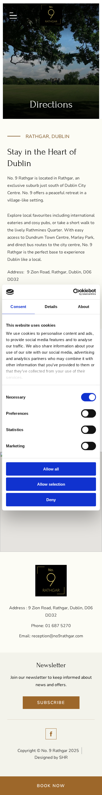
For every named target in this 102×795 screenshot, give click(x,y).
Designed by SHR (51, 757)
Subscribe (51, 703)
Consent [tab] (18, 306)
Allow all (51, 469)
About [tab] (83, 306)
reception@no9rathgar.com (57, 636)
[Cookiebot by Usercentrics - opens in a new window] (73, 292)
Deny (51, 499)
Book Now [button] (51, 786)
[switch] (88, 413)
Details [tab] (51, 306)
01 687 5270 (58, 626)
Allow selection (51, 484)
